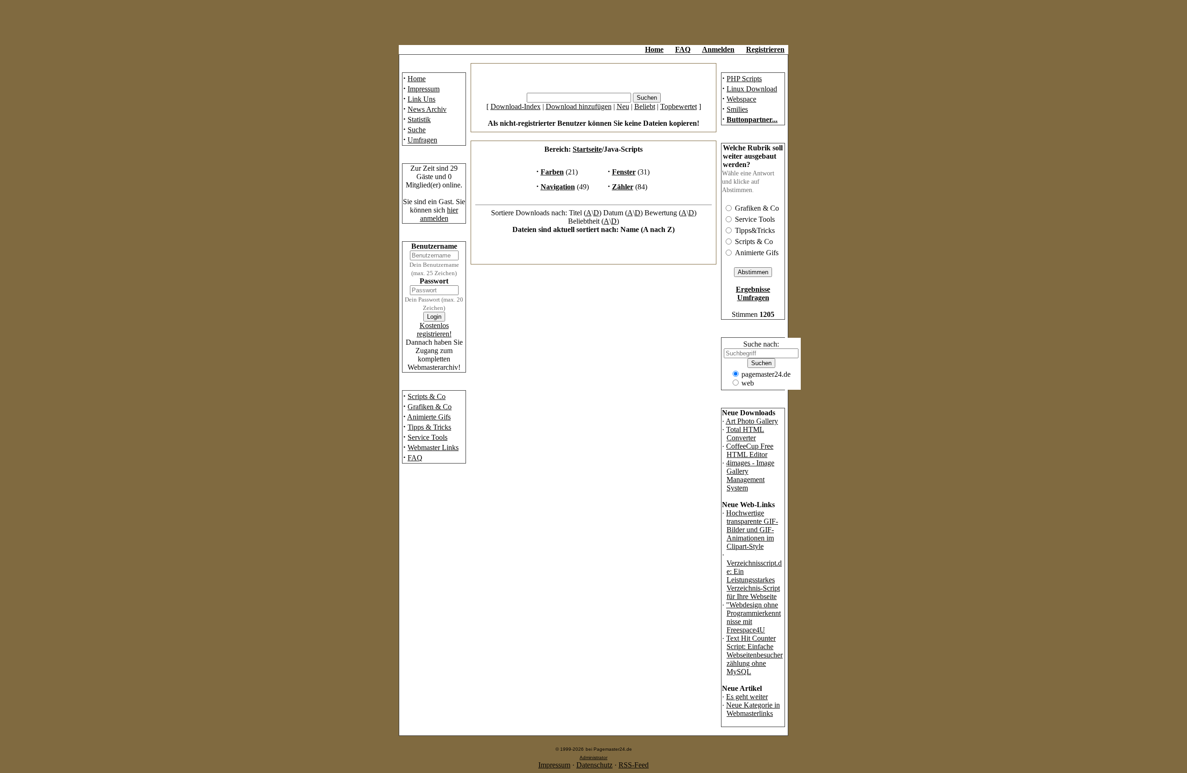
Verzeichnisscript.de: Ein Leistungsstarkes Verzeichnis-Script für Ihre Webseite (754, 579)
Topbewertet (678, 106)
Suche (417, 130)
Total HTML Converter (745, 433)
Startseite (587, 149)
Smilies (737, 109)
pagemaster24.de (766, 374)
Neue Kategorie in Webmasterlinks (753, 709)
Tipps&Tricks (755, 230)
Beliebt (644, 106)
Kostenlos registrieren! (434, 330)
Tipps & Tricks (429, 427)
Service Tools (427, 437)
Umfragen (422, 140)
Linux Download (752, 89)
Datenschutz (594, 765)
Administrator (593, 757)
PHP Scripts (744, 79)
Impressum (424, 89)
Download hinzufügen (579, 106)
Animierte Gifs (429, 417)
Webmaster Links (433, 447)
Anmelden (718, 49)
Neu (623, 106)
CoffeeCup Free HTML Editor (749, 450)
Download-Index (516, 106)
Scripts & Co (427, 396)
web (747, 383)
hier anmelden (439, 214)
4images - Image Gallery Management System (750, 475)
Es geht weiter (747, 697)
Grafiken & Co (430, 407)
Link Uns (421, 99)
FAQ (682, 49)
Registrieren (765, 49)
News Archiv (427, 109)
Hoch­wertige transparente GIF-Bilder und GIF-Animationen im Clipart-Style (752, 529)
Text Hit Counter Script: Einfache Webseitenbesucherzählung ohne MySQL (754, 655)
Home (654, 49)
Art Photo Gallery (752, 421)
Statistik (419, 119)
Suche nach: (761, 344)
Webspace (741, 99)
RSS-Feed (634, 765)
